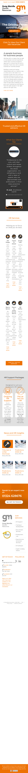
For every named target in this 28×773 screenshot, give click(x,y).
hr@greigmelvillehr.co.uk (9, 562)
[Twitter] (16, 561)
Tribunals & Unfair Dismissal (6, 452)
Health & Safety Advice (20, 549)
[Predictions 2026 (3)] (20, 444)
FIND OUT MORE (8, 90)
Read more (15, 770)
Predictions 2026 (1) (19, 472)
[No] (26, 768)
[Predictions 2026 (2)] (7, 465)
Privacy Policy (9, 603)
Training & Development (19, 525)
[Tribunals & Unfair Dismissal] (7, 444)
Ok (11, 770)
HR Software (19, 545)
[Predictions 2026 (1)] (20, 465)
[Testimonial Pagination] (6, 194)
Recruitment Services (19, 530)
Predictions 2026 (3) (19, 451)
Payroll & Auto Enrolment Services (20, 541)
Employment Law (19, 535)
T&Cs (22, 602)
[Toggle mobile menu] (25, 12)
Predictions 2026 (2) (6, 472)
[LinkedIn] (20, 561)
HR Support (19, 522)
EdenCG (20, 603)
